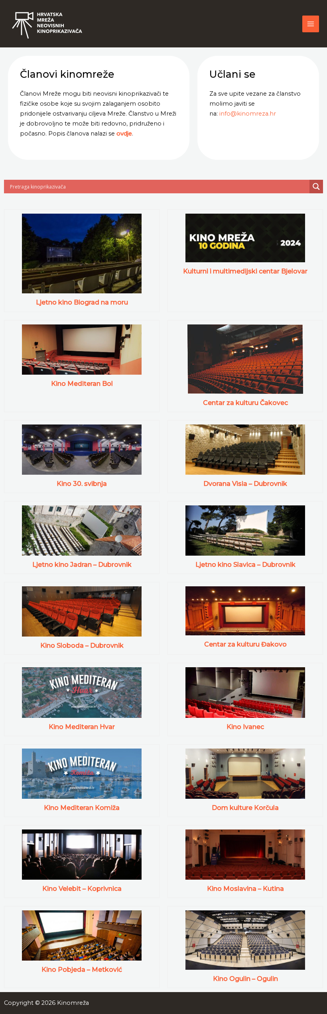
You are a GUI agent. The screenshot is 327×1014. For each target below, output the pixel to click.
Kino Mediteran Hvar (82, 727)
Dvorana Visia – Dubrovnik (245, 483)
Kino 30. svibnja (82, 483)
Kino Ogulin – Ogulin (245, 979)
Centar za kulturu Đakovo (245, 644)
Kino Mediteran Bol (82, 383)
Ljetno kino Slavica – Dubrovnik (245, 564)
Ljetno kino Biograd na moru (82, 302)
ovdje (124, 133)
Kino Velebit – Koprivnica (82, 888)
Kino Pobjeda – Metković (81, 969)
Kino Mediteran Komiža (82, 808)
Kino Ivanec (245, 727)
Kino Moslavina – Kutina (245, 888)
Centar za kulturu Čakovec (245, 403)
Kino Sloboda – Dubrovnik (82, 645)
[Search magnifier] (316, 186)
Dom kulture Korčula (245, 808)
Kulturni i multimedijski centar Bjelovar (245, 271)
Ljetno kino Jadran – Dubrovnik (82, 564)
